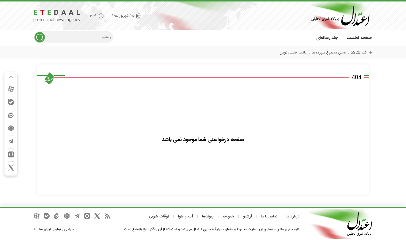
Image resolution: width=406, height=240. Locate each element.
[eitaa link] (11, 115)
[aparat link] (11, 89)
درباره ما (293, 216)
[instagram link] (11, 154)
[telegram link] (11, 141)
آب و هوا (185, 216)
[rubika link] (11, 128)
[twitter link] (11, 167)
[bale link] (11, 102)
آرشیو (247, 216)
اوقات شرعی (159, 216)
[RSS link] (107, 216)
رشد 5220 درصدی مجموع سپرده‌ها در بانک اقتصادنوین (323, 52)
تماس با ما (269, 216)
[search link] (39, 37)
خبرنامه (228, 216)
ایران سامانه (42, 229)
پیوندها (208, 216)
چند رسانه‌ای (327, 38)
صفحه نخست (359, 38)
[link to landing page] (338, 15)
